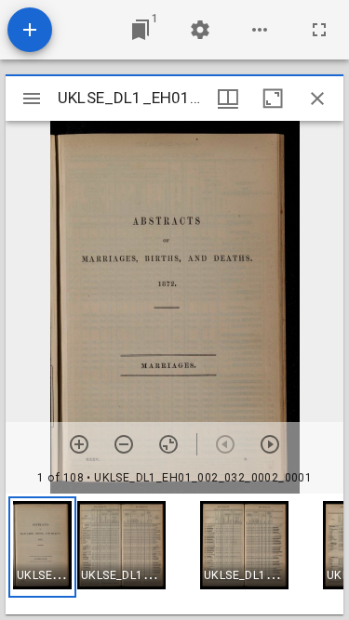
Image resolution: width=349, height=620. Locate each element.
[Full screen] (319, 29)
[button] (42, 547)
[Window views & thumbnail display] (228, 98)
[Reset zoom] (168, 444)
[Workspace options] (259, 29)
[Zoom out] (123, 444)
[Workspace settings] (200, 29)
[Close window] (317, 98)
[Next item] (270, 444)
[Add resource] (29, 29)
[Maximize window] (272, 98)
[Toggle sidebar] (31, 98)
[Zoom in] (79, 444)
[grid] (174, 554)
